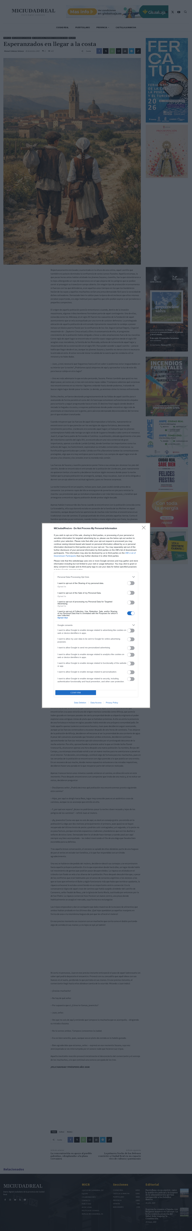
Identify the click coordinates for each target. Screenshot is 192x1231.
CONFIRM (76, 693)
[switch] (131, 583)
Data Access (96, 702)
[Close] (144, 528)
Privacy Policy (112, 702)
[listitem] (96, 576)
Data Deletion (80, 702)
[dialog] (96, 615)
